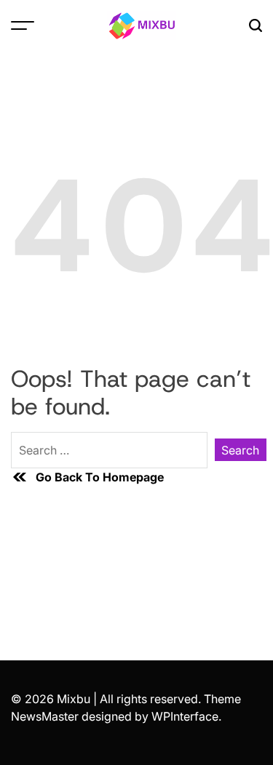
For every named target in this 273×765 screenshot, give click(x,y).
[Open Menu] (22, 25)
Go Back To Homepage (100, 477)
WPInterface (184, 716)
